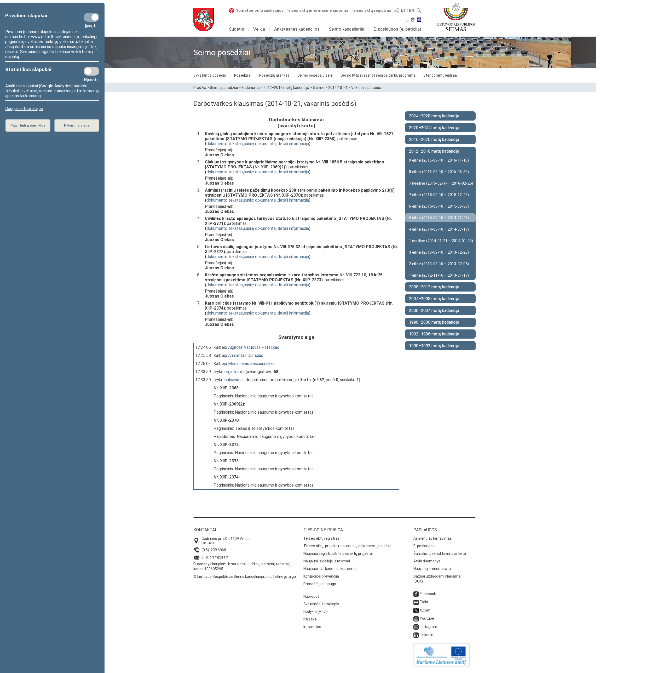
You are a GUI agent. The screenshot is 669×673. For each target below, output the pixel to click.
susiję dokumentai (260, 143)
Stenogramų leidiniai (440, 75)
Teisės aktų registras (371, 10)
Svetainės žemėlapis (321, 604)
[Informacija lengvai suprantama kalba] (419, 20)
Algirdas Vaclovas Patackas (253, 347)
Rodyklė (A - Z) (315, 611)
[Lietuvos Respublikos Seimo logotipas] (456, 17)
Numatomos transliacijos (259, 10)
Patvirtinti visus (76, 125)
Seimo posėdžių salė (315, 75)
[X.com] (416, 610)
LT (403, 10)
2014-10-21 (338, 87)
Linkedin (426, 635)
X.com (425, 610)
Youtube (427, 618)
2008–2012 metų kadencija (434, 286)
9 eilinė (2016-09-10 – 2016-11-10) (439, 160)
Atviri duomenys (427, 561)
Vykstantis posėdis (209, 75)
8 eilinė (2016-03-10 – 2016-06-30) (439, 171)
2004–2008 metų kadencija (434, 298)
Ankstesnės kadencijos (297, 29)
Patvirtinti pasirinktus (27, 125)
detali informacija (293, 143)
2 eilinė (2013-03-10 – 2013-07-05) (439, 263)
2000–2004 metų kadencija (434, 310)
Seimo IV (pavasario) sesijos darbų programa (378, 75)
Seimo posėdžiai (224, 87)
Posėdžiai (242, 75)
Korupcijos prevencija (321, 576)
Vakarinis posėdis (366, 87)
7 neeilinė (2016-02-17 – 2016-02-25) (441, 183)
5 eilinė (319, 87)
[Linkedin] (416, 635)
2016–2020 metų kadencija (434, 139)
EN (411, 10)
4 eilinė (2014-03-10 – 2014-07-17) (439, 229)
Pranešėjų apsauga (319, 584)
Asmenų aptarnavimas (432, 538)
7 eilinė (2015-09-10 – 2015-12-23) (439, 194)
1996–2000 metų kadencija (434, 322)
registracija (234, 371)
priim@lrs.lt (219, 557)
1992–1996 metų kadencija (434, 334)
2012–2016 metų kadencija (286, 87)
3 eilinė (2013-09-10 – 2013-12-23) (439, 252)
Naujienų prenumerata (432, 569)
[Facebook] (416, 594)
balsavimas (234, 379)
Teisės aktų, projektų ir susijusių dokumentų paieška (347, 546)
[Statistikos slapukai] (91, 71)
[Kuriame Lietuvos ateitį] (441, 665)
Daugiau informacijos (24, 108)
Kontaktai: (205, 529)
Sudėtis (236, 29)
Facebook (428, 594)
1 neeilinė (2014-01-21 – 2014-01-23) (441, 240)
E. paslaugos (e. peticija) (397, 29)
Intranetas (312, 627)
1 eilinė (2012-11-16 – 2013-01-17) (439, 275)
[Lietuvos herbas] (203, 19)
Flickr (424, 602)
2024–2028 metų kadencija (434, 115)
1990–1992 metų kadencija (434, 345)
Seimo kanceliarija (346, 29)
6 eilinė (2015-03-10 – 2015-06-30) (439, 206)
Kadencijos (250, 87)
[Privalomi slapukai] (91, 17)
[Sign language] (413, 20)
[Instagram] (416, 627)
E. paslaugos (424, 546)
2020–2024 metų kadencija (434, 127)
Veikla (259, 29)
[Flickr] (416, 602)
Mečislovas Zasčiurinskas (251, 363)
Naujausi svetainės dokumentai (329, 569)
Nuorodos (311, 596)
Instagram (428, 627)
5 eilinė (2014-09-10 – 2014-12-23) (439, 217)
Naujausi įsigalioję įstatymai (326, 561)
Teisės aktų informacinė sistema (317, 10)
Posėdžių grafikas (274, 75)
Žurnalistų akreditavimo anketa (439, 553)
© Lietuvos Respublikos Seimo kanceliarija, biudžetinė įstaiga (244, 576)
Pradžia (199, 87)
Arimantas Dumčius (245, 355)
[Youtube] (416, 618)
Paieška (310, 619)
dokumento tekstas (224, 143)
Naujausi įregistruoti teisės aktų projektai (338, 553)
